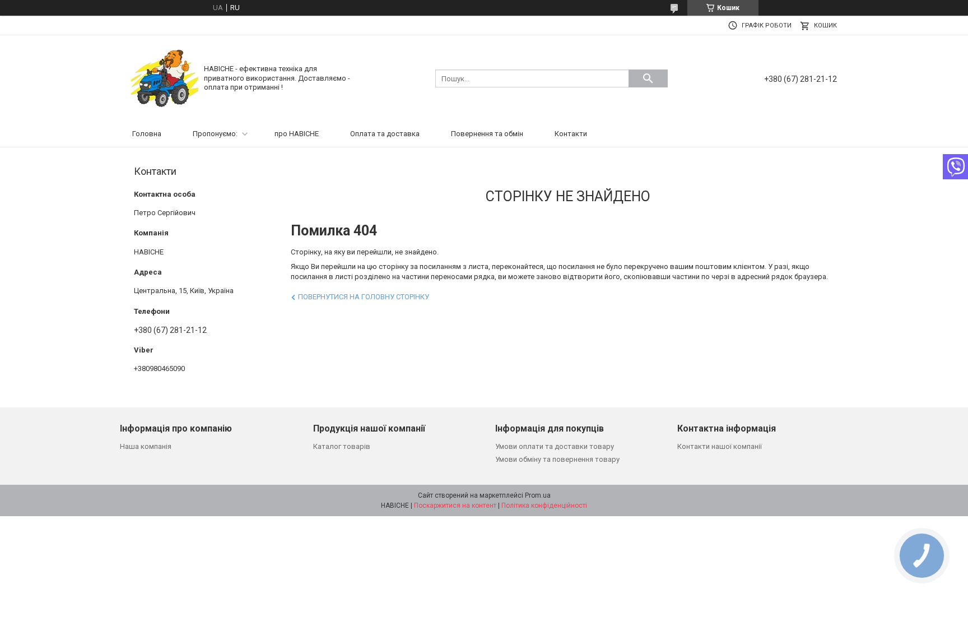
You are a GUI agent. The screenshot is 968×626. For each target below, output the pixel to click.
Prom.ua (538, 495)
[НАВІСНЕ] (164, 77)
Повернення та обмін (487, 133)
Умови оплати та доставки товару (554, 446)
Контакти (571, 133)
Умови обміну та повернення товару (557, 459)
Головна (146, 133)
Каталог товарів (341, 446)
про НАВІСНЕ (296, 133)
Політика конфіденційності (544, 505)
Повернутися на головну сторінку (363, 297)
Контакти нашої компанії (719, 446)
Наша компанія (145, 446)
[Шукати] (648, 78)
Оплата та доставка (385, 133)
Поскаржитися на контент (455, 505)
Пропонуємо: (215, 133)
